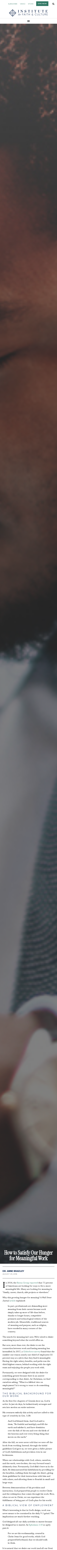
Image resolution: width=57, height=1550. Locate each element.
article (12, 1301)
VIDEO (22, 4)
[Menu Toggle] (28, 21)
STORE (31, 4)
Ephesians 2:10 (36, 1525)
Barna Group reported (27, 1283)
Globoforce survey (31, 1352)
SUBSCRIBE (12, 4)
